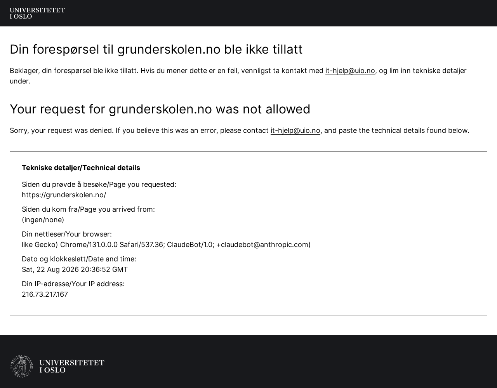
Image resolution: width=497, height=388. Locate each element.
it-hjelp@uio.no (350, 70)
